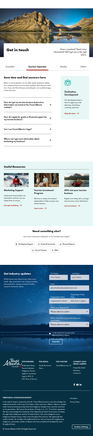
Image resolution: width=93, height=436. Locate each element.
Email (52, 284)
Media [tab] (63, 66)
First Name (54, 273)
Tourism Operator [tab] (37, 66)
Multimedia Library (28, 365)
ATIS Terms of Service (29, 379)
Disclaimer (73, 398)
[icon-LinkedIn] (81, 385)
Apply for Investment (29, 373)
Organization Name (58, 297)
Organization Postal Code (77, 295)
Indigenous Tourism (28, 371)
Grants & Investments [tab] (47, 244)
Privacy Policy (75, 402)
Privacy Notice (64, 335)
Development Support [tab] (25, 244)
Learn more (38, 208)
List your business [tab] (41, 250)
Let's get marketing (11, 205)
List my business (70, 206)
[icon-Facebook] (74, 385)
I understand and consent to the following (63, 334)
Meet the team (70, 113)
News (41, 368)
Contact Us (77, 373)
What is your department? (60, 307)
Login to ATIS (26, 376)
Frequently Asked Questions (79, 369)
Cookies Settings (81, 426)
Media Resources (45, 365)
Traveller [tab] (10, 66)
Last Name (75, 273)
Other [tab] (83, 66)
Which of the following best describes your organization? (65, 319)
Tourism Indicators (28, 368)
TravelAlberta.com (62, 365)
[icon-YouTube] (77, 385)
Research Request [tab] (68, 244)
